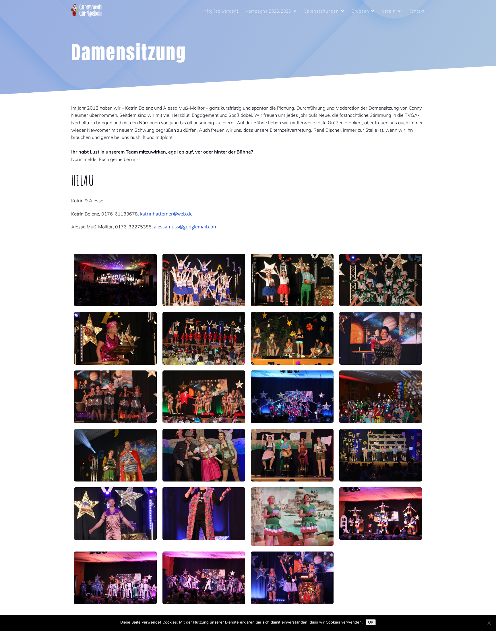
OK (370, 622)
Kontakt (416, 10)
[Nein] (489, 623)
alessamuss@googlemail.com (186, 227)
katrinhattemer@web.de (166, 214)
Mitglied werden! (221, 10)
